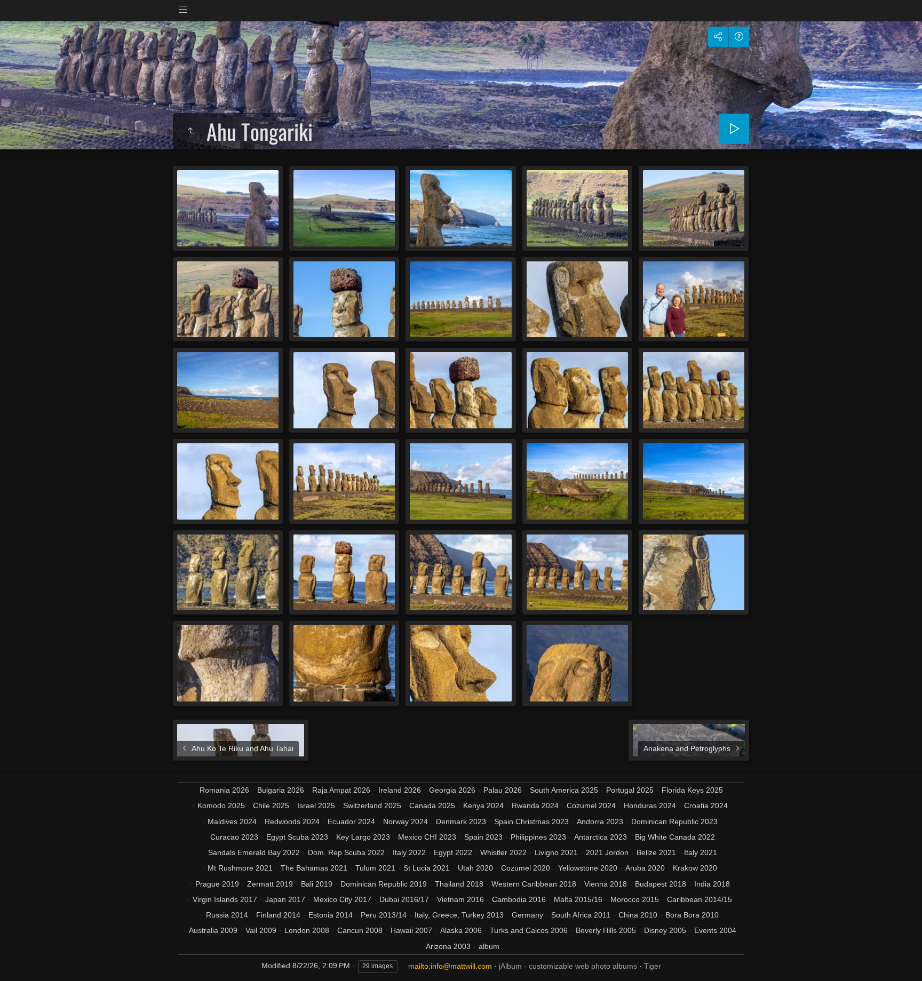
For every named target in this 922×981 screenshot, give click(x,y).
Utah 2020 (475, 868)
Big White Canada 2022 (675, 837)
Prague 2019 (217, 884)
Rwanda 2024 (535, 805)
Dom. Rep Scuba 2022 (346, 852)
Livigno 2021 (556, 852)
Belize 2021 (656, 852)
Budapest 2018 (660, 884)
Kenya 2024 (483, 805)
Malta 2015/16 (578, 899)
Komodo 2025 (221, 805)
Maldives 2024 (232, 821)
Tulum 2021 (375, 868)
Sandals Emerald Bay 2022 (254, 852)
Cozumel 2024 (591, 805)
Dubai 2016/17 (404, 899)
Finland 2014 (278, 915)
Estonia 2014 (330, 915)
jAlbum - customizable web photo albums (568, 966)
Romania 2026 (224, 790)
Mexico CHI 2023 (427, 837)
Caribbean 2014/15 (699, 899)
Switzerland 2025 (372, 805)
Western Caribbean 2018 (533, 884)
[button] (21, 959)
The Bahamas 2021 (314, 868)
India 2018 (712, 884)
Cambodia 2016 (519, 899)
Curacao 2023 (234, 837)
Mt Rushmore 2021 (240, 868)
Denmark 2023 (461, 821)
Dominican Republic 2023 (674, 821)
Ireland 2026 (399, 790)
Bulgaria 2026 (280, 790)
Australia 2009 (213, 930)
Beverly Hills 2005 (606, 930)
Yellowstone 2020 (587, 868)
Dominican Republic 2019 (383, 884)
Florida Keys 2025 (692, 790)
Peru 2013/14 (384, 915)
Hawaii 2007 (411, 930)
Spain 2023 (483, 837)
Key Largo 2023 (363, 837)
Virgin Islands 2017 (225, 899)
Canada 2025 (432, 805)
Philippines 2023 (538, 837)
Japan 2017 (285, 899)
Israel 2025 (316, 805)
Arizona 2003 (448, 946)
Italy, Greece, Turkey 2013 (459, 915)
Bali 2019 (316, 884)
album (489, 946)
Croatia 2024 (706, 805)
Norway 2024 (405, 821)
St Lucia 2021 (426, 868)
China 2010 (637, 915)
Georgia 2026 (452, 790)
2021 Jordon (607, 852)
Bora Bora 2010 (692, 915)
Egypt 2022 (453, 852)
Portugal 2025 (630, 790)
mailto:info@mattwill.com (450, 966)
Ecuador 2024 (351, 821)
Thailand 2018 (459, 884)
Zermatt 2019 (270, 884)
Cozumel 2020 (525, 868)
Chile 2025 (271, 805)
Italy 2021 (700, 852)
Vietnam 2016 (460, 899)
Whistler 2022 (503, 852)
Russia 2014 (227, 915)
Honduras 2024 (650, 805)
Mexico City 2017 (342, 899)
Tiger (652, 966)
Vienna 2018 (605, 884)
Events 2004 (715, 930)
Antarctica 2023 (600, 837)
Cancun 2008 (360, 930)
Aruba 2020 (645, 868)
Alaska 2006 (461, 930)
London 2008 (306, 930)
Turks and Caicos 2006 (529, 930)
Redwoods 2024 (292, 821)
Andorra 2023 (600, 821)
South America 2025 (564, 790)
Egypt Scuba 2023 (297, 837)
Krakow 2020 (695, 868)
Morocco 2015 (634, 899)
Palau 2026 (502, 790)
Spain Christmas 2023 (531, 821)
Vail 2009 (260, 930)
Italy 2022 (409, 852)
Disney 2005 (665, 930)
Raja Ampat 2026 (341, 790)
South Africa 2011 (580, 915)
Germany (527, 915)
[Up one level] (191, 131)
